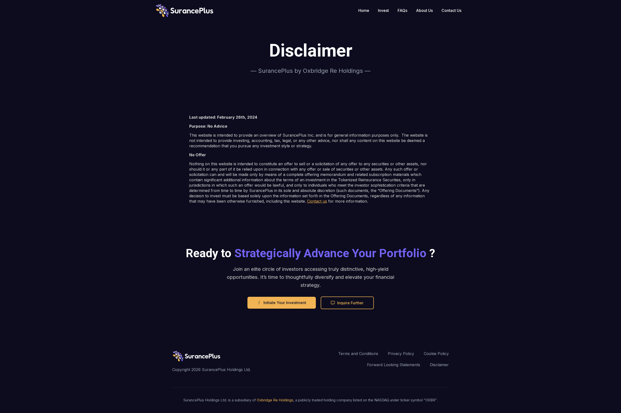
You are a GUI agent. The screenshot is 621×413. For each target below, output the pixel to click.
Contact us (317, 201)
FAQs (402, 10)
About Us (424, 10)
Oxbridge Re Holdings (275, 400)
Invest (383, 10)
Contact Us (451, 10)
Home (363, 10)
